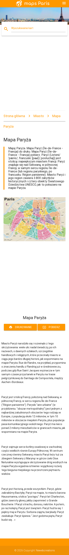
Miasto (38, 116)
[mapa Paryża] (34, 240)
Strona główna (14, 116)
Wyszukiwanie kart (22, 28)
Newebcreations (45, 550)
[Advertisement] (34, 76)
